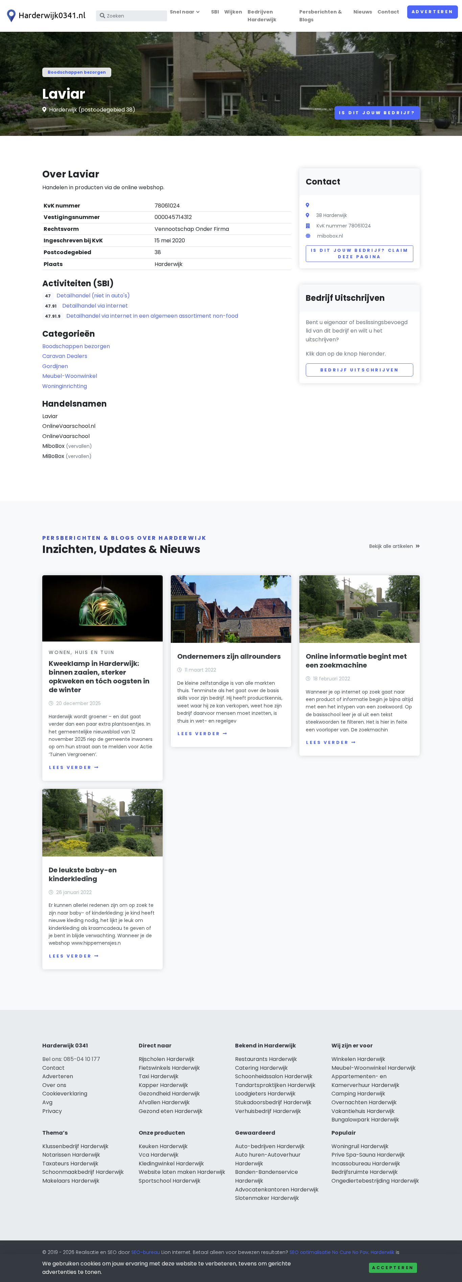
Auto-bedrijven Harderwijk (270, 1146)
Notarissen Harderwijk (71, 1155)
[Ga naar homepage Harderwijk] (44, 16)
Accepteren (393, 1268)
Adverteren (433, 12)
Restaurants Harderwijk (266, 1059)
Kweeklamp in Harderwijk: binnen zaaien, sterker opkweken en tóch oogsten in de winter (99, 677)
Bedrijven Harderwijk (262, 15)
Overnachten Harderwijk (364, 1102)
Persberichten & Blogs (320, 15)
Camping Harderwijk (358, 1093)
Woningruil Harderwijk (360, 1146)
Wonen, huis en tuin (81, 652)
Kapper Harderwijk (163, 1085)
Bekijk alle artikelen (391, 546)
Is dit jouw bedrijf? (377, 113)
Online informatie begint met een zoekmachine (356, 661)
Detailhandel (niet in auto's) (93, 295)
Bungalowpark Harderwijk (365, 1119)
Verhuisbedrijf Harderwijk (268, 1111)
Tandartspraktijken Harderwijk (275, 1085)
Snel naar (182, 11)
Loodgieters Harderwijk (265, 1093)
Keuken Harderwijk (163, 1146)
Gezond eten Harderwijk (171, 1111)
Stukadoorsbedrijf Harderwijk (273, 1102)
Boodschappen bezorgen (77, 72)
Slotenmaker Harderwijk (267, 1198)
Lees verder (70, 767)
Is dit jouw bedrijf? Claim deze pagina (360, 253)
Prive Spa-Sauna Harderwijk (368, 1155)
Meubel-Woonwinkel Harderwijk (373, 1068)
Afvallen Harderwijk (164, 1102)
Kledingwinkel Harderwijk (171, 1163)
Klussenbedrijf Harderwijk (75, 1146)
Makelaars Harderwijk (70, 1181)
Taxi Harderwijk (159, 1076)
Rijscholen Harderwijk (166, 1059)
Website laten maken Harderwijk (182, 1172)
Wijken (233, 11)
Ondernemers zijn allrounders (229, 656)
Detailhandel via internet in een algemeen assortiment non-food (152, 316)
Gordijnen (55, 366)
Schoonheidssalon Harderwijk (274, 1076)
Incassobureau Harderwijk (365, 1163)
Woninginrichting (64, 386)
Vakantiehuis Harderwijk (363, 1111)
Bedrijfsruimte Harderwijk (364, 1172)
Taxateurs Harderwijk (70, 1163)
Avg (47, 1102)
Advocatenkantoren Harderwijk (277, 1189)
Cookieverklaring (64, 1093)
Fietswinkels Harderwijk (169, 1068)
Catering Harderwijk (261, 1068)
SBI (215, 11)
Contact (388, 11)
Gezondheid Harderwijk (169, 1093)
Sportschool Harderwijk (170, 1181)
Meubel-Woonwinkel (69, 376)
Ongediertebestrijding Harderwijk (375, 1181)
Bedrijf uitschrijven (359, 370)
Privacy (52, 1111)
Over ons (54, 1085)
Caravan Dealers (64, 356)
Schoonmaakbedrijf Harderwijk (83, 1172)
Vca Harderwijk (159, 1155)
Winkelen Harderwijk (358, 1059)
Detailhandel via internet (95, 306)
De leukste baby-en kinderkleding (83, 874)
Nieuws (362, 11)
